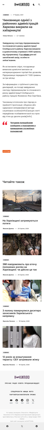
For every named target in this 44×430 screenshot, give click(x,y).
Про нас (8, 383)
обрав (26, 54)
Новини (6, 15)
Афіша (25, 391)
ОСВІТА (20, 383)
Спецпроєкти (16, 391)
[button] (3, 4)
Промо (33, 394)
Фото (31, 391)
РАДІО (14, 383)
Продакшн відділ (31, 383)
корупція (6, 151)
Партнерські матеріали (19, 394)
